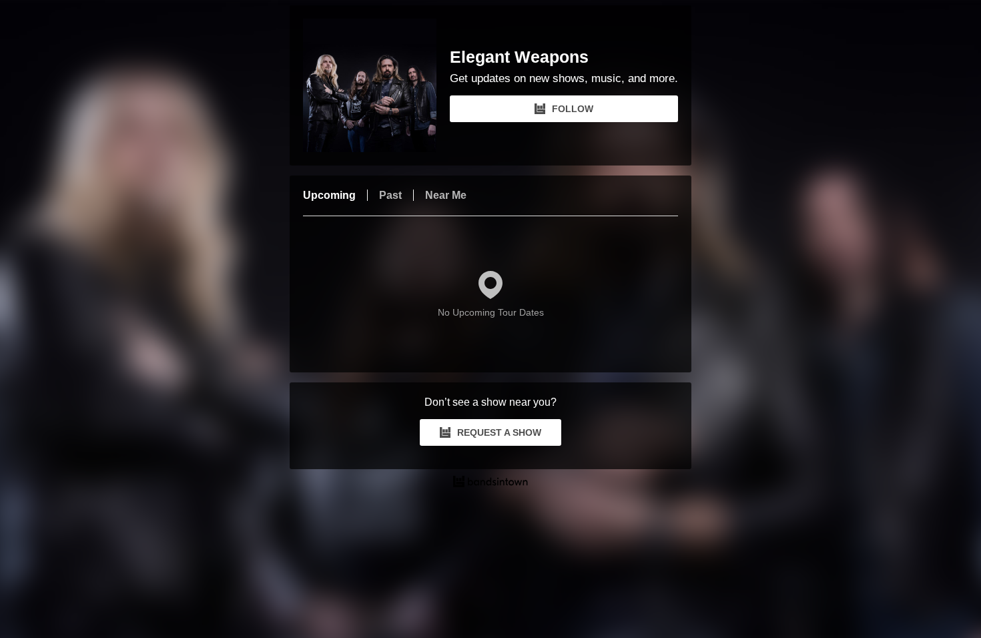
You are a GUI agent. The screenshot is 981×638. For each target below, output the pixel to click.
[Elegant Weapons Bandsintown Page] (376, 85)
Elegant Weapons (519, 57)
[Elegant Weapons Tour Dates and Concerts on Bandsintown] (490, 483)
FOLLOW (572, 108)
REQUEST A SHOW (499, 432)
